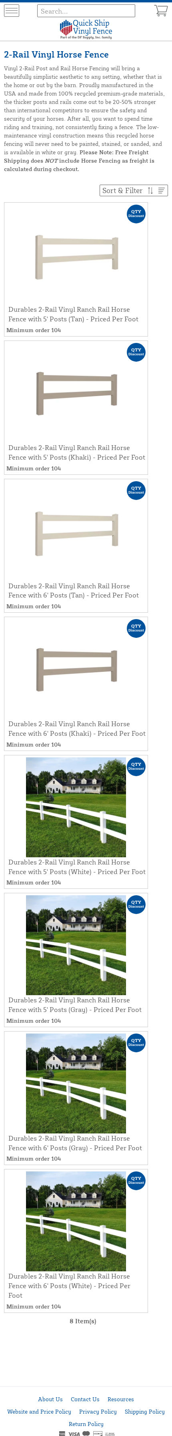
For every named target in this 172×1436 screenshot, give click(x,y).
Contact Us (85, 1399)
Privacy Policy (98, 1411)
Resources (121, 1399)
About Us (50, 1399)
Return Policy (86, 1423)
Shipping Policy (145, 1411)
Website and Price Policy (39, 1411)
